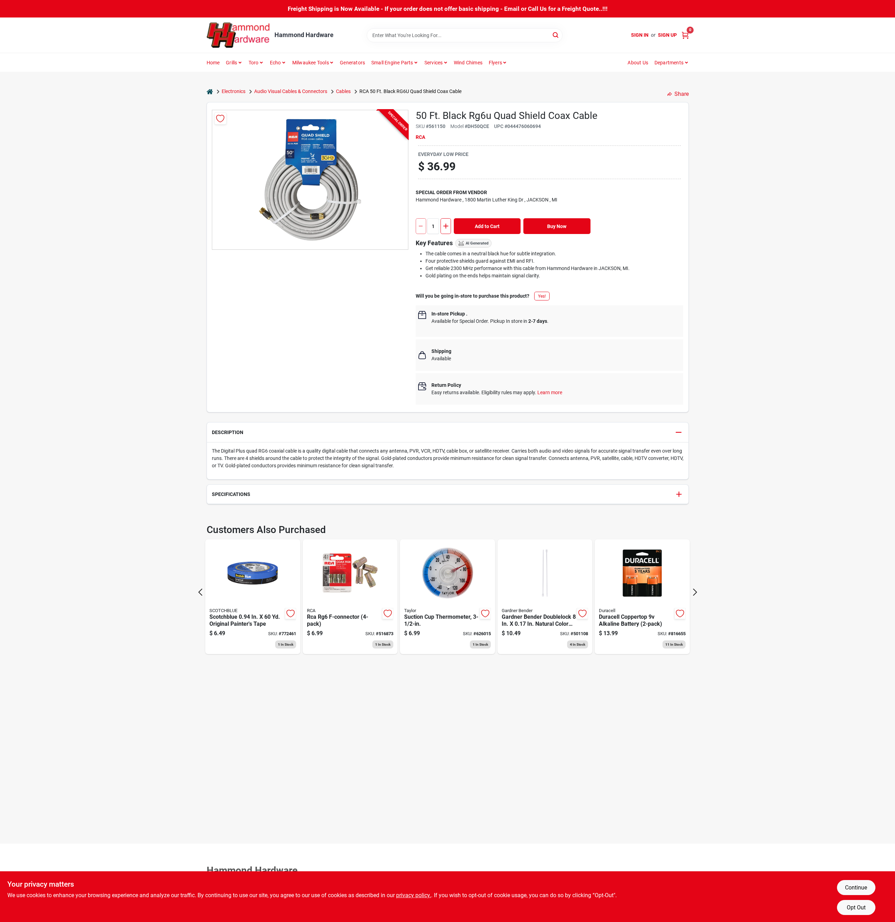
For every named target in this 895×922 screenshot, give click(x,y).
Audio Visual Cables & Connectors (290, 91)
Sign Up (667, 35)
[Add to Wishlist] (220, 118)
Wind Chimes (468, 62)
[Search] (556, 35)
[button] (447, 432)
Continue (856, 887)
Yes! (542, 296)
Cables (343, 91)
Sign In (640, 35)
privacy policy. (413, 895)
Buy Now (556, 226)
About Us (638, 62)
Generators (352, 62)
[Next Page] (695, 592)
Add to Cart (487, 226)
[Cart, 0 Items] (685, 35)
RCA (420, 137)
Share (681, 94)
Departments (668, 62)
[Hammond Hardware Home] (238, 35)
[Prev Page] (200, 592)
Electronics (233, 91)
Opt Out (856, 907)
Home (213, 62)
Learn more (549, 392)
